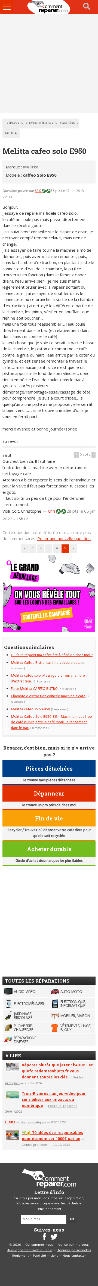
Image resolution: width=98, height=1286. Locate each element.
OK (72, 1219)
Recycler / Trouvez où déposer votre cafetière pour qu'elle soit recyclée (49, 833)
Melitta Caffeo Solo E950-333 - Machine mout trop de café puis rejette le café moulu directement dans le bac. (51, 722)
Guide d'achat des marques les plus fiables (49, 861)
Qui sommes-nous (39, 1245)
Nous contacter (74, 1256)
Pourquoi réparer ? (62, 1106)
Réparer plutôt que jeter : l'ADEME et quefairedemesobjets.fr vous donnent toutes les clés (57, 1071)
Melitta (30, 167)
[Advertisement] (49, 63)
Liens (10, 1121)
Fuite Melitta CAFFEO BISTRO (34, 689)
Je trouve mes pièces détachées (49, 780)
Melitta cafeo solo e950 (30, 709)
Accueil (49, 7)
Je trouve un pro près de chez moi (49, 805)
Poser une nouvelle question (64, 538)
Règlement (20, 1256)
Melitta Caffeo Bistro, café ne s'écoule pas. (45, 663)
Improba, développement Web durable (48, 1247)
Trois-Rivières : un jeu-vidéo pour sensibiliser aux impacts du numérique (54, 1099)
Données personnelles (74, 1250)
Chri (52, 511)
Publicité (39, 1256)
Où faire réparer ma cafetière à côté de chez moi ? (52, 655)
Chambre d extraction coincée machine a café (48, 696)
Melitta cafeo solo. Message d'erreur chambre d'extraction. (48, 678)
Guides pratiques (33, 1122)
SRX (38, 191)
